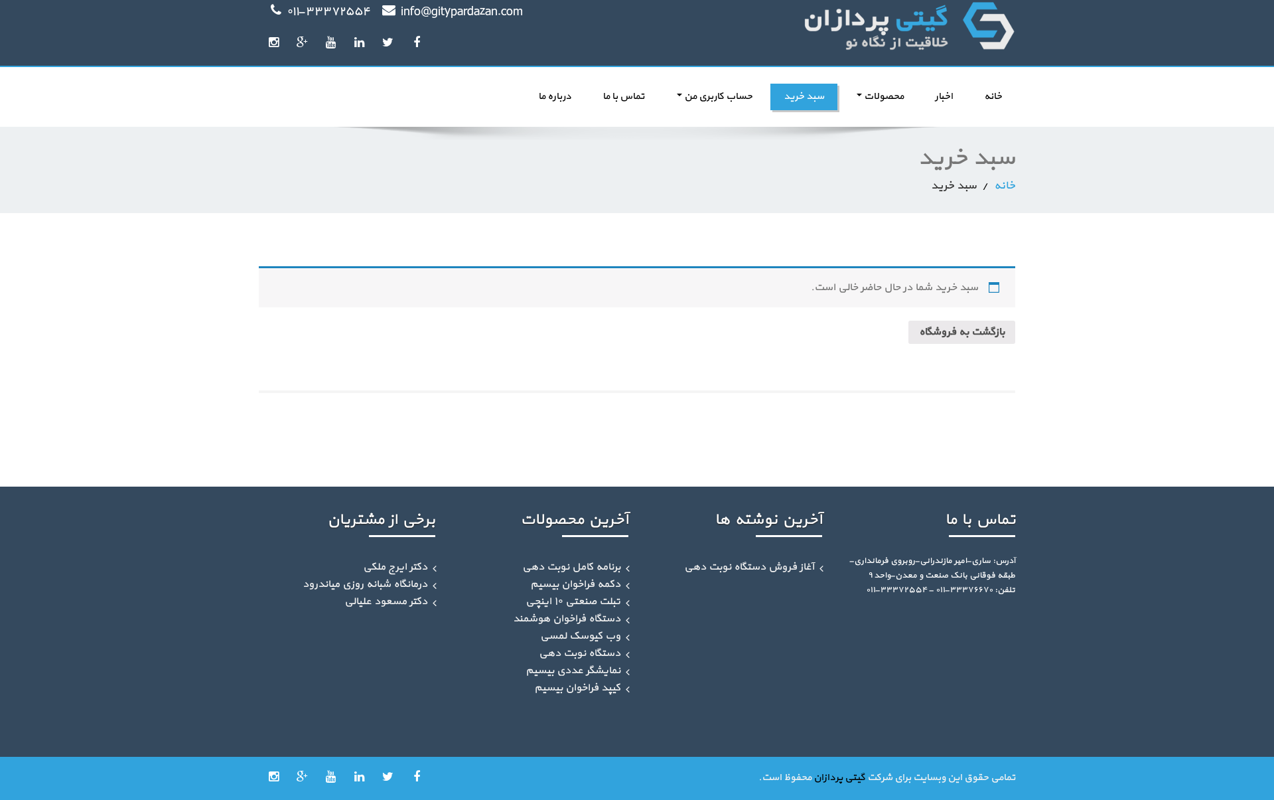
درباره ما (554, 97)
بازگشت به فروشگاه (962, 332)
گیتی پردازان (839, 778)
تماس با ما (623, 97)
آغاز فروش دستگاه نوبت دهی (749, 567)
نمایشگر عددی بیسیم (573, 670)
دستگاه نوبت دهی (579, 653)
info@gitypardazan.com (462, 12)
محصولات (883, 97)
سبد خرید (804, 97)
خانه (993, 97)
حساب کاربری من (717, 97)
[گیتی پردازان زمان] (831, 26)
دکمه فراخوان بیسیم (575, 584)
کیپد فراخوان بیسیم (577, 687)
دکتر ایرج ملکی (395, 567)
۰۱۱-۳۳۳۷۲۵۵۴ (328, 12)
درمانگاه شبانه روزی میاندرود (365, 584)
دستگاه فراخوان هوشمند (566, 618)
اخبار (944, 97)
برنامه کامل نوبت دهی (571, 567)
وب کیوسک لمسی (580, 636)
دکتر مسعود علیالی (385, 601)
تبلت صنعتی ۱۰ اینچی (573, 601)
